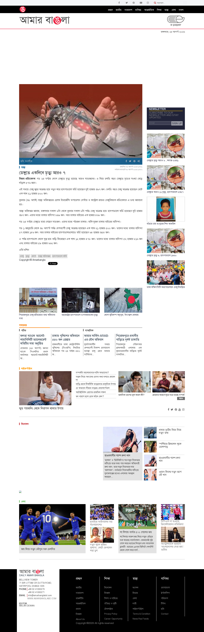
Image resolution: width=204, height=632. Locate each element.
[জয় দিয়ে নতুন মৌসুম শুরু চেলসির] (52, 525)
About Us (80, 619)
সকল (181, 9)
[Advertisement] (102, 57)
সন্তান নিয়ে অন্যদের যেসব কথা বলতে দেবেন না (95, 378)
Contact (164, 613)
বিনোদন (25, 424)
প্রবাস (78, 608)
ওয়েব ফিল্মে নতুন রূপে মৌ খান (170, 473)
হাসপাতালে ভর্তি (59, 256)
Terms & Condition (141, 613)
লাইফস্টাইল (26, 368)
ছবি (162, 608)
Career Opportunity (113, 618)
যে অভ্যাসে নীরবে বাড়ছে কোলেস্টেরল (92, 388)
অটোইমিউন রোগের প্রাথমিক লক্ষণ (91, 392)
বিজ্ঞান (79, 614)
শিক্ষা (159, 9)
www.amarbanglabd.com (41, 598)
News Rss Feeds (141, 618)
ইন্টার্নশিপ (165, 592)
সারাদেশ (128, 9)
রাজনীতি (79, 598)
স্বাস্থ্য (166, 9)
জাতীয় (119, 9)
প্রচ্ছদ (110, 9)
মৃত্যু (27, 256)
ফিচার (135, 592)
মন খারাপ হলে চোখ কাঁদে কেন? (90, 396)
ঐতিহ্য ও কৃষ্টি (110, 603)
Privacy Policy (110, 613)
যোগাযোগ (165, 587)
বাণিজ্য (138, 9)
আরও (181, 398)
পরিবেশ (164, 598)
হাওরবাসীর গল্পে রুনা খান (169, 459)
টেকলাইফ (108, 608)
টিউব (163, 603)
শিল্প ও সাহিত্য (111, 598)
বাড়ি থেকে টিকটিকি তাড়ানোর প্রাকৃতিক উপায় (96, 384)
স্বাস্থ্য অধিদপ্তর (44, 256)
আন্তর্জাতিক (149, 9)
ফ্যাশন (135, 587)
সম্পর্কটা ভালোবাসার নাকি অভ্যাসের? (92, 372)
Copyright (81, 623)
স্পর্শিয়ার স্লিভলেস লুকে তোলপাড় (170, 445)
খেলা (174, 9)
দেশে (34, 256)
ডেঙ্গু (22, 256)
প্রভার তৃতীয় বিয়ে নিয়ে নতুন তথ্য (170, 431)
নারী (134, 603)
